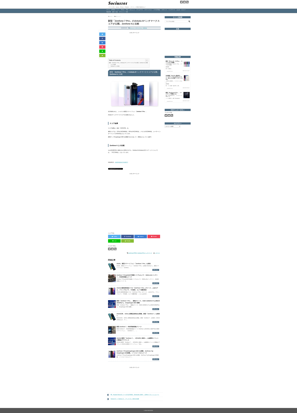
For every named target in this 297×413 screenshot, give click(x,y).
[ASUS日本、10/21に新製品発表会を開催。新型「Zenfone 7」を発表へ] (112, 317)
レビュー (183, 9)
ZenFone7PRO (132, 253)
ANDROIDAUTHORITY (121, 162)
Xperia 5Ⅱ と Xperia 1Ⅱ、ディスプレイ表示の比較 (125, 398)
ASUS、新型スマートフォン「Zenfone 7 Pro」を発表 (134, 263)
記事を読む (155, 270)
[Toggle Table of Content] (146, 60)
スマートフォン (148, 9)
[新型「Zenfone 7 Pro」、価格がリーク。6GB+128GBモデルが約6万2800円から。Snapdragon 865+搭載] (112, 304)
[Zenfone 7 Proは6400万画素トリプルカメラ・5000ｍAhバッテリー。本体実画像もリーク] (112, 278)
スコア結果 (113, 64)
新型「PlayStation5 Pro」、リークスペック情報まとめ (174, 93)
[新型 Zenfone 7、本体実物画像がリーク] (112, 330)
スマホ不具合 (157, 9)
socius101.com (170, 71)
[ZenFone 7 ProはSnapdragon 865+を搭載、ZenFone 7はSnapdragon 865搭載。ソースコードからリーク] (112, 354)
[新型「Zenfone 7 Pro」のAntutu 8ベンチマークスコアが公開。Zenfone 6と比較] (102, 42)
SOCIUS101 (150, 410)
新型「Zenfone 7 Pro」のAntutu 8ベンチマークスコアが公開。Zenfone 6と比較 (128, 62)
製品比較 (109, 11)
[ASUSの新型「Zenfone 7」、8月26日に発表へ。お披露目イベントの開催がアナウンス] (112, 341)
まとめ (178, 9)
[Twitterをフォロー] (181, 2)
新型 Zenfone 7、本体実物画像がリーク (129, 326)
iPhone (122, 9)
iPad (127, 9)
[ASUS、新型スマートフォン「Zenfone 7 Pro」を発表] (112, 267)
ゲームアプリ (140, 9)
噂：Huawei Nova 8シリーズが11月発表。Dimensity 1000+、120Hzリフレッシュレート (135, 394)
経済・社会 (115, 11)
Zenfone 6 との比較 (115, 66)
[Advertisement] (134, 44)
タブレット (164, 9)
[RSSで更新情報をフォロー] (187, 2)
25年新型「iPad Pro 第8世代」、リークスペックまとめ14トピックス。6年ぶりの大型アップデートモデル (174, 77)
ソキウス (157, 253)
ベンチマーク (172, 9)
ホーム (108, 9)
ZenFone (145, 28)
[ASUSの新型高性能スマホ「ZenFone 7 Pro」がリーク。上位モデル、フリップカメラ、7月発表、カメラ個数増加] (112, 291)
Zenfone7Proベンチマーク (144, 253)
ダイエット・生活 (123, 11)
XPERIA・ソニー (115, 9)
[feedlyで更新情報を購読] (184, 2)
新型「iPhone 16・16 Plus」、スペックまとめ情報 (174, 62)
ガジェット (132, 9)
